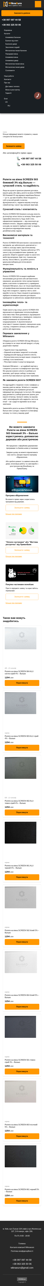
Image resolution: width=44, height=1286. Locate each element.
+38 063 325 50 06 (11, 25)
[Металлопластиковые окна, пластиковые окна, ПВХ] (22, 1280)
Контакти (7, 79)
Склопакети (10, 70)
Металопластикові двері (14, 67)
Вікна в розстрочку (12, 90)
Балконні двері (11, 44)
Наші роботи (9, 76)
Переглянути (22, 683)
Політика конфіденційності (22, 1251)
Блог (6, 99)
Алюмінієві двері (11, 60)
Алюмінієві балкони (13, 37)
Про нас (7, 83)
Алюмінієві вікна (11, 57)
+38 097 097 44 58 (11, 20)
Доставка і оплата (12, 86)
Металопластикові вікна (14, 64)
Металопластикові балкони (16, 51)
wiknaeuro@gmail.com (22, 1267)
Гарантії (8, 93)
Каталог (7, 33)
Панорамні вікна (11, 54)
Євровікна (8, 30)
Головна (22, 1244)
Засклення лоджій (12, 47)
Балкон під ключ (11, 41)
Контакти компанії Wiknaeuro (22, 1247)
